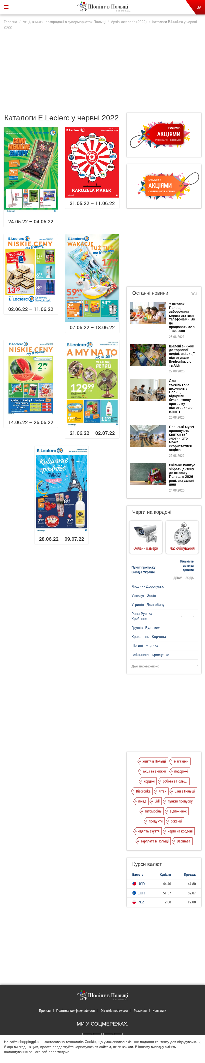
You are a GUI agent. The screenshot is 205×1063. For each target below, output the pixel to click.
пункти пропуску (180, 800)
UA (198, 7)
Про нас (44, 1010)
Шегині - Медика (145, 645)
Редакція (140, 1010)
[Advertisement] (102, 68)
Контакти (159, 1010)
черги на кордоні (180, 830)
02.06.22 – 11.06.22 (30, 309)
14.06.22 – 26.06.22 (30, 422)
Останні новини (150, 292)
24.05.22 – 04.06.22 (30, 221)
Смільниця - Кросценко (150, 654)
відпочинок (178, 810)
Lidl (157, 800)
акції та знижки (154, 771)
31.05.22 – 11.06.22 (92, 203)
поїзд (142, 800)
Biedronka (143, 791)
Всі (193, 293)
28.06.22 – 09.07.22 (61, 538)
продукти (155, 820)
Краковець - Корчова (149, 636)
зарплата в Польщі (154, 840)
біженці (176, 820)
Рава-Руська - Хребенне (143, 616)
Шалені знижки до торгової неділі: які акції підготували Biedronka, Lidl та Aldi (181, 356)
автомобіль (153, 810)
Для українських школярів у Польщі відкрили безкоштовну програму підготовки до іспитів (180, 396)
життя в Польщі (154, 761)
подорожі (181, 771)
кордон (149, 781)
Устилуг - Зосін (144, 595)
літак (162, 791)
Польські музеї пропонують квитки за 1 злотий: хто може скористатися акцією (181, 438)
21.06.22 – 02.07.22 (92, 433)
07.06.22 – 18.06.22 (92, 327)
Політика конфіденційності (75, 1010)
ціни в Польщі (184, 791)
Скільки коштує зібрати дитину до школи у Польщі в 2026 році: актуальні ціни (182, 475)
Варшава (183, 840)
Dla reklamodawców (114, 1010)
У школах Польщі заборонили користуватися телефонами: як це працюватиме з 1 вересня (182, 317)
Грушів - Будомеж (146, 627)
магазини (181, 761)
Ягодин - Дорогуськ (148, 586)
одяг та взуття (149, 830)
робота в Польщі (175, 781)
